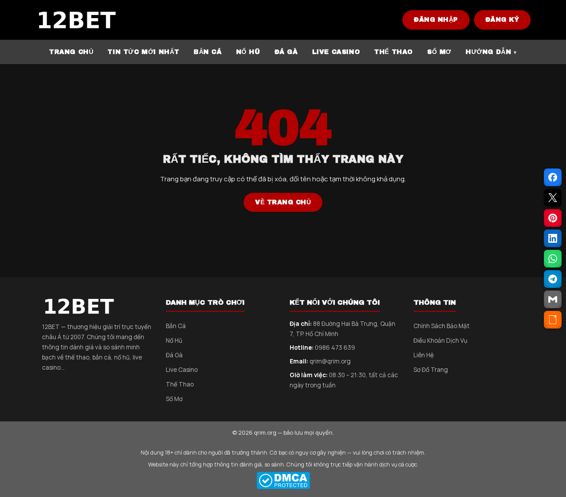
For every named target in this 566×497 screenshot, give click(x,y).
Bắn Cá (176, 326)
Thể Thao (180, 384)
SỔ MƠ (439, 52)
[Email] (553, 299)
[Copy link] (553, 320)
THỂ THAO (393, 52)
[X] (553, 197)
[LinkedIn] (553, 238)
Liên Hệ (423, 355)
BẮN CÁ (208, 52)
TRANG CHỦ (71, 52)
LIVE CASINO (336, 52)
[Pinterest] (553, 218)
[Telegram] (553, 279)
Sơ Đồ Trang (430, 370)
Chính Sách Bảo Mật (441, 326)
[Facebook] (553, 177)
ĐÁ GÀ (286, 52)
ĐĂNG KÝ (503, 19)
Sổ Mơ (174, 399)
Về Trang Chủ (283, 202)
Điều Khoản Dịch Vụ (440, 340)
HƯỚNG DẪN (488, 52)
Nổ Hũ (174, 340)
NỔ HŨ (248, 52)
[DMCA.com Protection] (283, 480)
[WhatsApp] (553, 259)
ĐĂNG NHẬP (436, 19)
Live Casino (182, 370)
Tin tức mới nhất (143, 52)
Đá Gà (174, 355)
